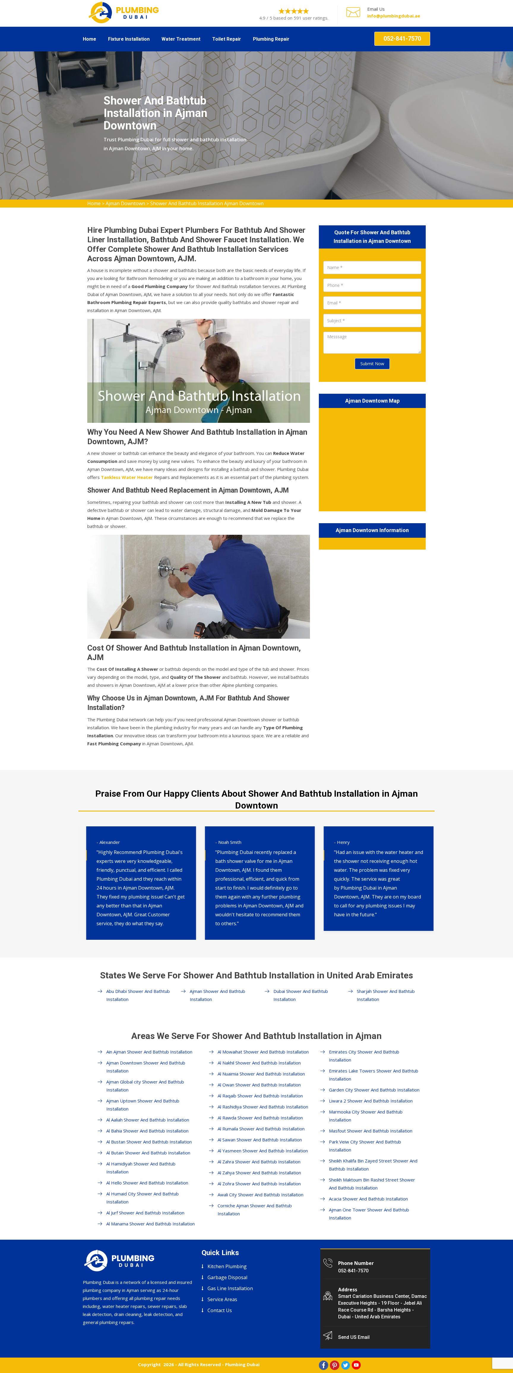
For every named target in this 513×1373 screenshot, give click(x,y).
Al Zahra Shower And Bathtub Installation (259, 1162)
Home (89, 39)
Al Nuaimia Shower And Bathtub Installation (261, 1074)
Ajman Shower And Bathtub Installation (217, 995)
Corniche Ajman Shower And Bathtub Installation (255, 1210)
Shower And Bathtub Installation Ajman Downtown (207, 203)
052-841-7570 (402, 38)
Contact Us (220, 1310)
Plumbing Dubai (242, 1364)
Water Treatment (181, 39)
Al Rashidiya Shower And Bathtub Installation (263, 1107)
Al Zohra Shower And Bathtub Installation (259, 1184)
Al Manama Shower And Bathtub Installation (150, 1224)
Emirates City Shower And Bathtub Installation (364, 1056)
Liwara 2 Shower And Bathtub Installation (371, 1101)
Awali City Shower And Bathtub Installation (260, 1195)
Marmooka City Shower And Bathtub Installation (366, 1116)
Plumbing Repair (271, 39)
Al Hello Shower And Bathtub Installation (147, 1183)
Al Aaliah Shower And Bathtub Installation (147, 1120)
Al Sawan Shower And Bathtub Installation (260, 1140)
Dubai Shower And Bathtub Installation (300, 995)
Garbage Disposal (227, 1277)
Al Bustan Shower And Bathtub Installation (149, 1142)
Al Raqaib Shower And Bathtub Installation (260, 1096)
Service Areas (222, 1299)
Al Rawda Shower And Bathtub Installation (260, 1118)
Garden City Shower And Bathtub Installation (374, 1090)
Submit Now (372, 363)
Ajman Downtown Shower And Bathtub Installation (145, 1067)
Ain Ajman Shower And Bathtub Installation (149, 1052)
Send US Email (354, 1337)
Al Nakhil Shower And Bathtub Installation (259, 1063)
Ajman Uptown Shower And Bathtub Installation (142, 1105)
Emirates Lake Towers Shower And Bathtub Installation (373, 1075)
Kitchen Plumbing (227, 1266)
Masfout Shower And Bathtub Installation (370, 1131)
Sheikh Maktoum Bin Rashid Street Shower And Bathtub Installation (372, 1184)
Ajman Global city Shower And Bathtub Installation (145, 1086)
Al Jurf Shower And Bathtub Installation (145, 1213)
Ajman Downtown (125, 203)
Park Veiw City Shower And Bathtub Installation (365, 1146)
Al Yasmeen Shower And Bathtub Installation (263, 1151)
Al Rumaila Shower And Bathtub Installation (261, 1129)
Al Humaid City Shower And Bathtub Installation (142, 1198)
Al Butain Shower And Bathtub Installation (148, 1153)
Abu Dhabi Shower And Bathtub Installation (138, 995)
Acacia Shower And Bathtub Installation (368, 1199)
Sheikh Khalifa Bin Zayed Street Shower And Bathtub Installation (373, 1165)
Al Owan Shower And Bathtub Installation (259, 1085)
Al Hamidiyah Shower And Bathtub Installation (140, 1168)
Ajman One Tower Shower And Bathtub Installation (369, 1214)
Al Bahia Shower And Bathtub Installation (147, 1131)
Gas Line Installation (230, 1288)
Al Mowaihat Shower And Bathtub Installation (263, 1052)
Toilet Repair (226, 39)
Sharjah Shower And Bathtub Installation (386, 995)
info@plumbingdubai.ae (393, 16)
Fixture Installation (129, 39)
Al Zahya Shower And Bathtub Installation (259, 1173)
